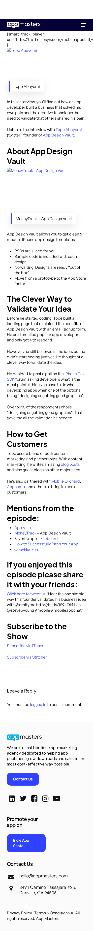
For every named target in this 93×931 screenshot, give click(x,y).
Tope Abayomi (69, 129)
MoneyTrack (25, 533)
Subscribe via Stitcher (27, 657)
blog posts (70, 464)
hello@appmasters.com (43, 875)
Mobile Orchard (65, 481)
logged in (38, 704)
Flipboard (49, 538)
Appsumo (16, 486)
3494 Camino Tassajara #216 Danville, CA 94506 (47, 889)
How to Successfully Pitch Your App (46, 543)
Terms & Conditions (52, 912)
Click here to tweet (24, 593)
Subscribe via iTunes (25, 645)
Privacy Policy (19, 912)
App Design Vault (58, 135)
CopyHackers (26, 549)
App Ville (22, 527)
